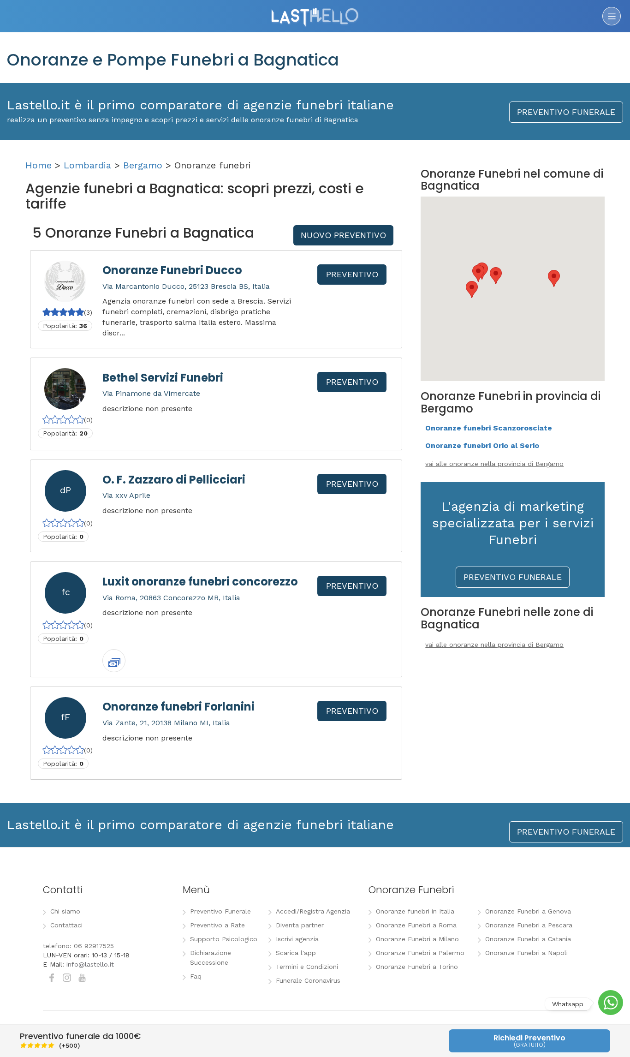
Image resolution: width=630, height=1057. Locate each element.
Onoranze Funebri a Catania (528, 939)
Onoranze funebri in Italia (415, 911)
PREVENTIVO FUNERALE (566, 112)
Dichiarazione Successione (210, 957)
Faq (196, 976)
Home (38, 165)
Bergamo (142, 165)
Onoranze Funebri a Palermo (420, 952)
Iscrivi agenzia (297, 939)
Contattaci (66, 925)
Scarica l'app (296, 952)
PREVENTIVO (352, 274)
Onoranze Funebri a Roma (416, 925)
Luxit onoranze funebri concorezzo (200, 581)
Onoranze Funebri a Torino (417, 966)
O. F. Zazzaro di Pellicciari (173, 479)
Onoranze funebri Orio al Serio (482, 445)
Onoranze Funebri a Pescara (528, 925)
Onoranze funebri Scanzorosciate (488, 428)
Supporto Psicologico (223, 939)
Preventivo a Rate (217, 925)
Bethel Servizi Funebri (162, 377)
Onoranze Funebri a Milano (417, 939)
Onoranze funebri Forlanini (178, 706)
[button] (554, 278)
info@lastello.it (90, 964)
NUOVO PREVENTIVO (343, 235)
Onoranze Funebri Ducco (172, 270)
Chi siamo (65, 911)
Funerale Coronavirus (308, 980)
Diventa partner (300, 925)
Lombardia (87, 165)
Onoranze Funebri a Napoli (526, 952)
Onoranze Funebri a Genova (528, 911)
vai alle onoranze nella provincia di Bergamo (494, 463)
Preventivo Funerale (220, 911)
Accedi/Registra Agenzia (313, 911)
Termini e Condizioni (307, 966)
